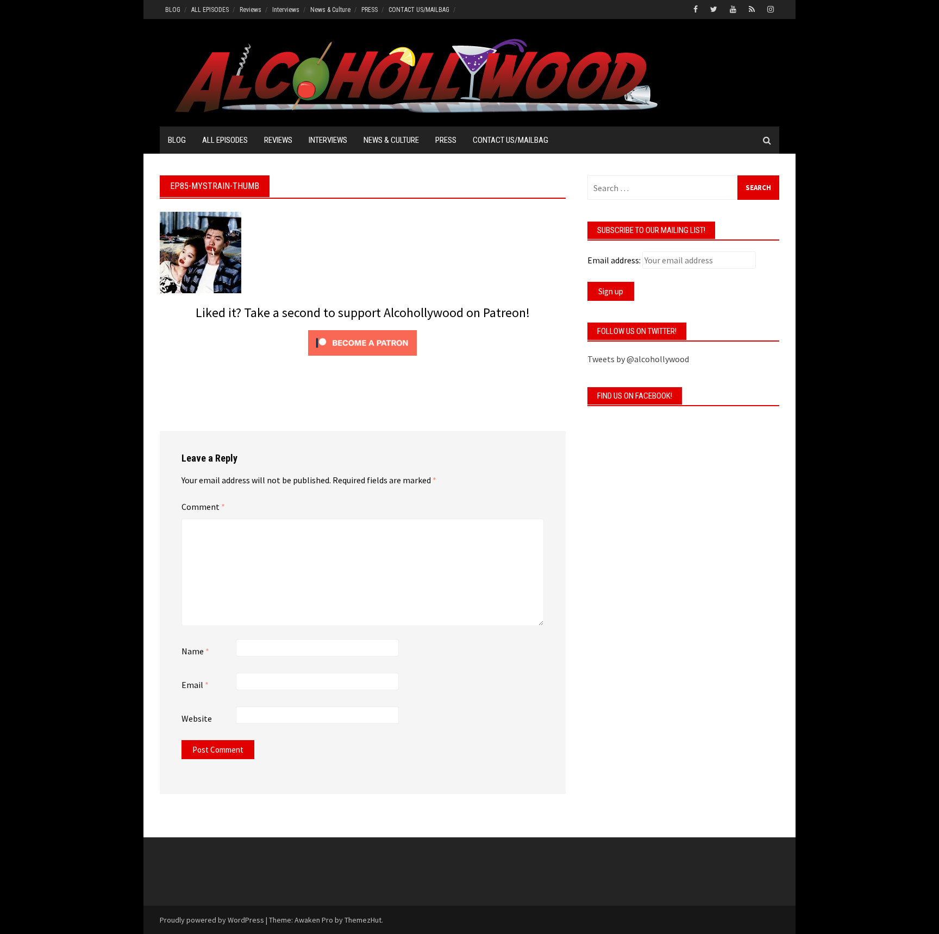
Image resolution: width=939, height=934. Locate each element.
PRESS (369, 10)
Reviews (250, 10)
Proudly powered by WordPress (212, 920)
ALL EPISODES (210, 10)
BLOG (172, 10)
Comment (203, 506)
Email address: (614, 260)
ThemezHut (363, 920)
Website (196, 718)
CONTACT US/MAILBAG (419, 10)
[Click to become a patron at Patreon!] (362, 341)
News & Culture (330, 10)
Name (195, 651)
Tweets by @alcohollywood (638, 359)
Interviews (285, 10)
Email (195, 684)
